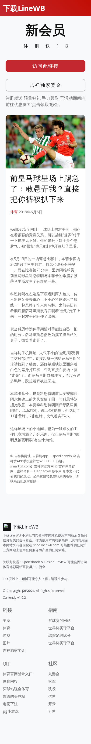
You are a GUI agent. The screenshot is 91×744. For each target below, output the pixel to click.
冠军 (52, 681)
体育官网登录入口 (18, 673)
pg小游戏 (11, 711)
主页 (6, 620)
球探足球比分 (59, 635)
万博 (52, 711)
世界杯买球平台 (61, 628)
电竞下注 (10, 703)
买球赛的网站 (59, 620)
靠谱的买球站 (14, 696)
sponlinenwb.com (46, 545)
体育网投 (10, 681)
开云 (52, 703)
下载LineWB (24, 8)
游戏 (6, 635)
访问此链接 (45, 66)
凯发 (52, 688)
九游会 (54, 673)
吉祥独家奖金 (45, 85)
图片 (6, 643)
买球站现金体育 (16, 688)
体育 (14, 212)
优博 (52, 696)
